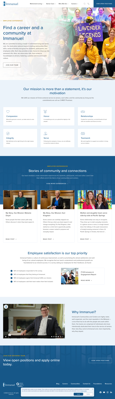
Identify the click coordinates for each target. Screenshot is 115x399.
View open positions (100, 361)
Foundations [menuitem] (97, 384)
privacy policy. (84, 391)
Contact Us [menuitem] (86, 384)
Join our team (12, 65)
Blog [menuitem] (57, 384)
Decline (88, 394)
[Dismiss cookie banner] (92, 389)
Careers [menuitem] (65, 384)
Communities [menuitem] (75, 384)
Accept (78, 394)
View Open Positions (104, 4)
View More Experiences (56, 183)
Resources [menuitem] (108, 384)
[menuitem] (100, 392)
